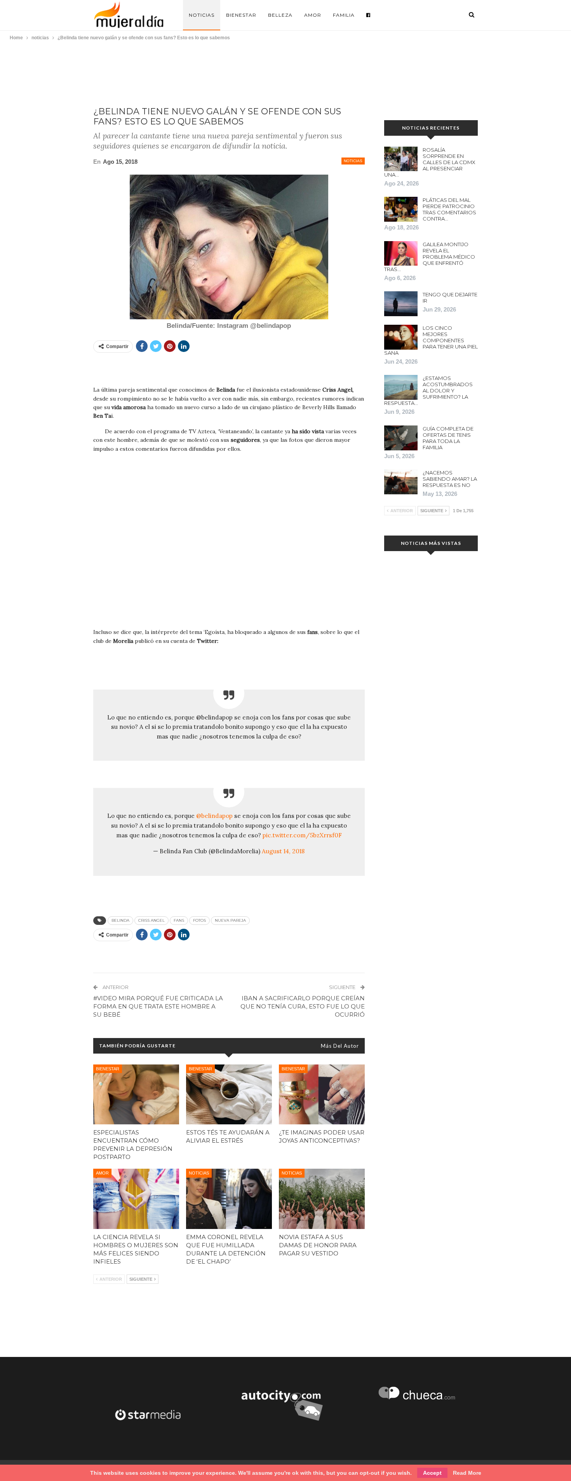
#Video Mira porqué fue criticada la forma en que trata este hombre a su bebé (158, 1006)
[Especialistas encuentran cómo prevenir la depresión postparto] (136, 1094)
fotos (199, 920)
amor (102, 1173)
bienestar (107, 1068)
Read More (467, 1473)
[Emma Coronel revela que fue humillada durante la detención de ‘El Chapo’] (229, 1199)
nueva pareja (230, 920)
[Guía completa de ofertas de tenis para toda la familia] (401, 437)
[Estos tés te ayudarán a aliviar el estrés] (229, 1094)
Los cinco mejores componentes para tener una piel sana (431, 340)
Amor (312, 15)
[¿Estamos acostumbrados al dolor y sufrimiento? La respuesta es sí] (401, 387)
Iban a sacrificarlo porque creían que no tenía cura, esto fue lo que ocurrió (302, 1006)
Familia (344, 15)
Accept (432, 1473)
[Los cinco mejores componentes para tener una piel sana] (401, 337)
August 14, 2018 (283, 851)
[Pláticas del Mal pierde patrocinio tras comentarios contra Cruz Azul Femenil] (401, 209)
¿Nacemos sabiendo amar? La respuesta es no (450, 478)
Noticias (201, 15)
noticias (353, 161)
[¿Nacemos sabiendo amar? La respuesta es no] (401, 481)
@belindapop (214, 815)
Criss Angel (151, 920)
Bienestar (241, 15)
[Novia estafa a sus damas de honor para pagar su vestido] (322, 1199)
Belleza (280, 15)
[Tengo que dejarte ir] (401, 303)
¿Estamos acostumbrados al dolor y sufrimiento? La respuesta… (428, 390)
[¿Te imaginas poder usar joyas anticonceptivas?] (322, 1094)
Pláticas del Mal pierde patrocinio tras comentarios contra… (449, 209)
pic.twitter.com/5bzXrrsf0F (302, 835)
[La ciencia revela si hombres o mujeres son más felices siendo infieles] (136, 1199)
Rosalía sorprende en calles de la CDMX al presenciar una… (429, 162)
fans (179, 920)
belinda (120, 920)
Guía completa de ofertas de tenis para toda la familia (448, 437)
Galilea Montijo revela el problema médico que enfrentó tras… (429, 256)
